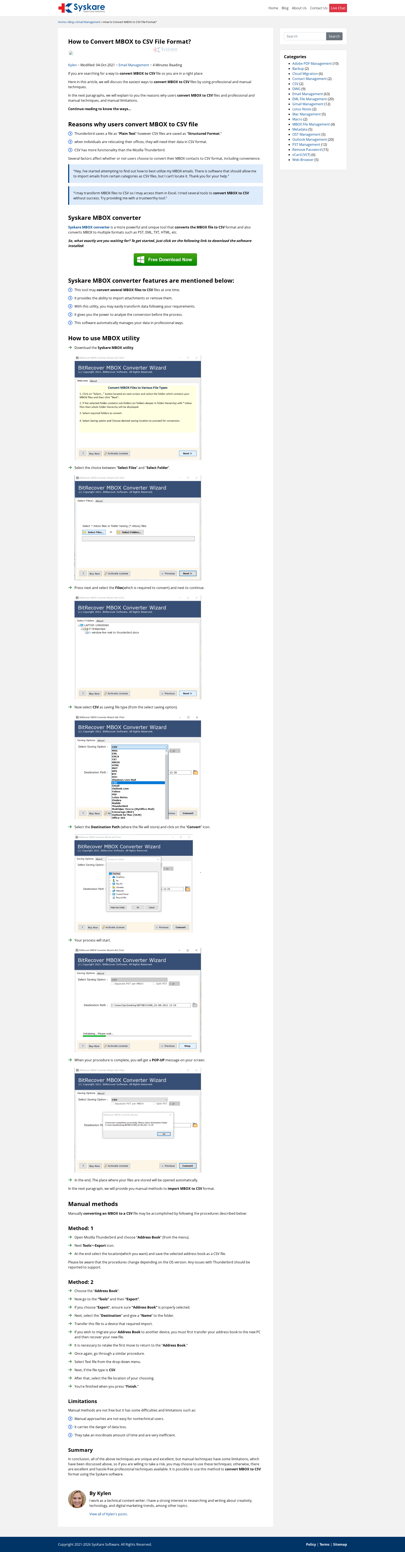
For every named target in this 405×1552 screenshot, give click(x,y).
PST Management (306, 144)
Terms (324, 1544)
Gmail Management (308, 104)
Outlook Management (309, 139)
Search (334, 36)
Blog (285, 8)
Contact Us (319, 8)
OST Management (306, 134)
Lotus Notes (302, 109)
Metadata (300, 129)
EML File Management (309, 99)
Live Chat (338, 8)
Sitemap (340, 1544)
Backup (298, 68)
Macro (297, 119)
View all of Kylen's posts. (108, 1514)
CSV (295, 83)
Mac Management (306, 114)
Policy (311, 1544)
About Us (299, 8)
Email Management (134, 65)
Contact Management (309, 78)
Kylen (72, 65)
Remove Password (307, 149)
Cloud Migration (305, 73)
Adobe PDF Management (312, 63)
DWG (296, 88)
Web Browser (303, 159)
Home (273, 8)
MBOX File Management (311, 124)
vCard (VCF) (301, 154)
